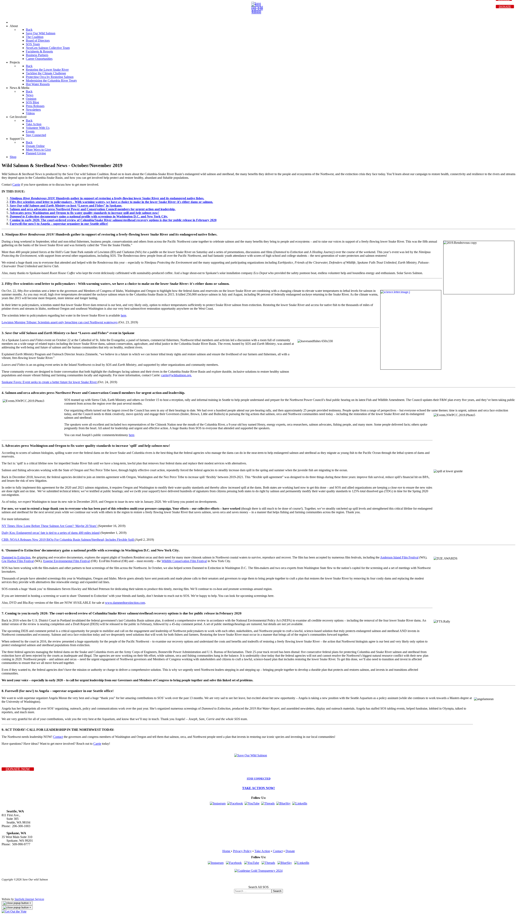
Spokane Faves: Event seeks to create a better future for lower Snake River (50, 382)
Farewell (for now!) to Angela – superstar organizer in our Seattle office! (59, 223)
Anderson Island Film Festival (399, 557)
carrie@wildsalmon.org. (176, 375)
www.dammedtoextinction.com (125, 602)
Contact (58, 736)
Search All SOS (258, 887)
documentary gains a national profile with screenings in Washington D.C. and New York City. (89, 216)
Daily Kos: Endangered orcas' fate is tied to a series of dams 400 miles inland (51, 532)
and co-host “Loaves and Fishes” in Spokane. (66, 205)
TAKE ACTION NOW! (258, 788)
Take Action (262, 851)
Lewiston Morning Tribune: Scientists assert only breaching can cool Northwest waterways (60, 322)
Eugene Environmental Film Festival (66, 561)
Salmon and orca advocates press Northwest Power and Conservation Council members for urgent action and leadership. (92, 209)
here (123, 315)
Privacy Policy (242, 851)
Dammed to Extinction (16, 557)
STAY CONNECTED (258, 778)
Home (226, 851)
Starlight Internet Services (29, 899)
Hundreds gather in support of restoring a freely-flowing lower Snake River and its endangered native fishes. (107, 198)
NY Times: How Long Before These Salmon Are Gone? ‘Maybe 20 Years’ (50, 526)
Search (277, 891)
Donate (290, 851)
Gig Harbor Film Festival (18, 561)
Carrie (16, 184)
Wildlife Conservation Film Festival (184, 561)
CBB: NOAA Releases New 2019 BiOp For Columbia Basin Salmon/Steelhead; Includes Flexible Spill (68, 539)
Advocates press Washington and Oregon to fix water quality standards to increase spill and (84, 213)
